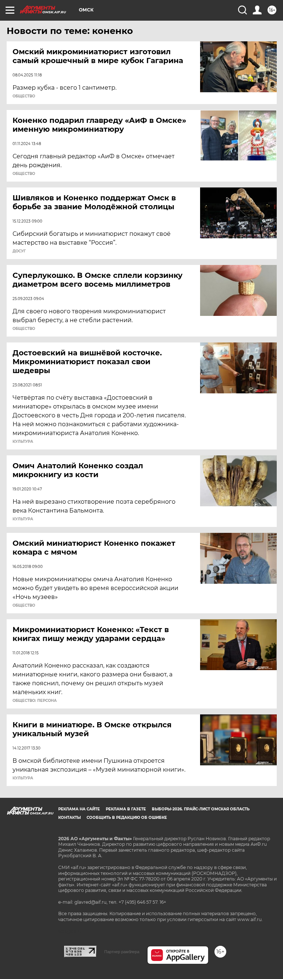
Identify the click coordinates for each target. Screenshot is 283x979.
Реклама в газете (126, 809)
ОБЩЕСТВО (24, 96)
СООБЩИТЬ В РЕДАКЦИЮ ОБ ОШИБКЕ (127, 817)
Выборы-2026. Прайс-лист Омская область (200, 809)
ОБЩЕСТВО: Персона (35, 701)
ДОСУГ (19, 251)
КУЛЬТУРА (23, 442)
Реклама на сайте (79, 809)
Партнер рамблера (121, 951)
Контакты (69, 817)
